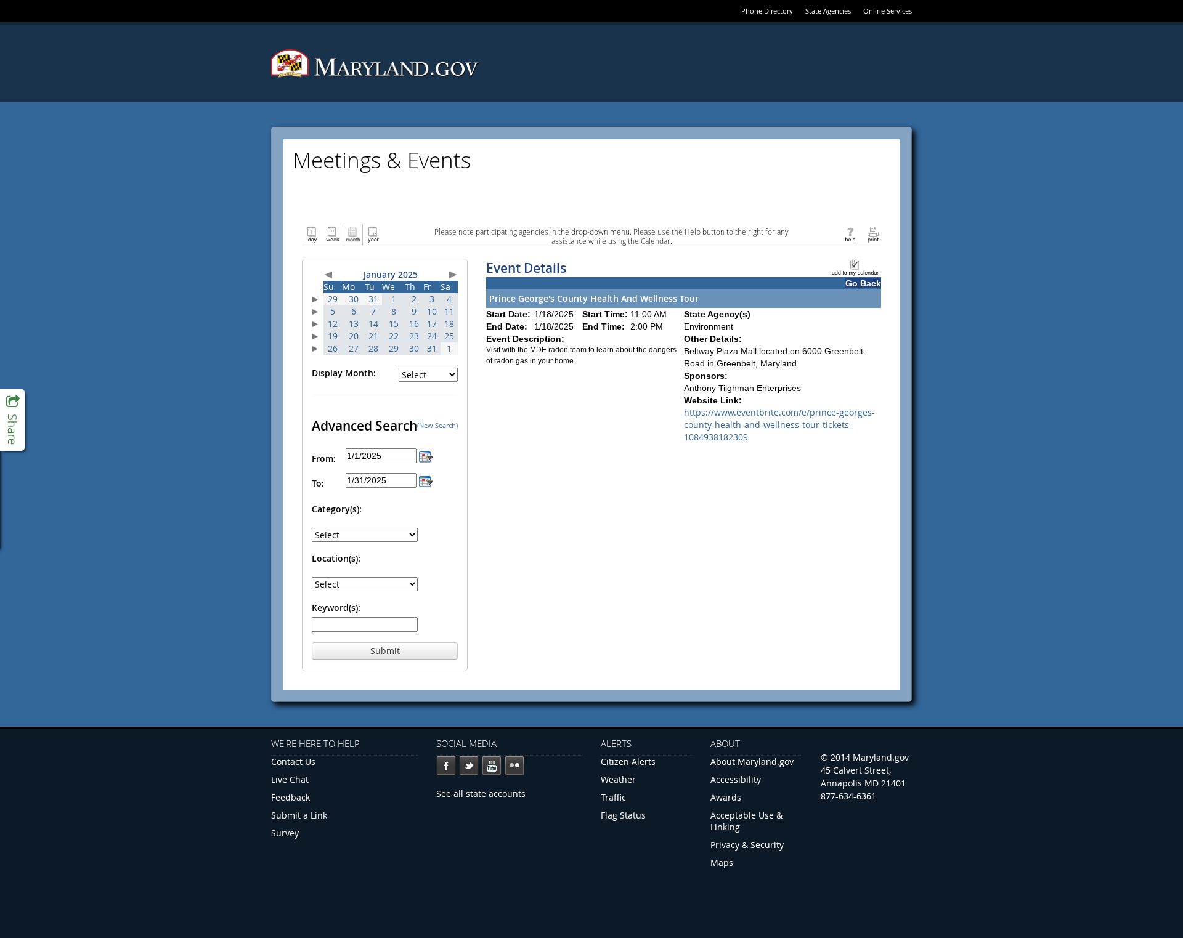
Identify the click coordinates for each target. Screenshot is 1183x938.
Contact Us (293, 761)
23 (414, 336)
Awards (725, 797)
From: (324, 458)
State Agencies (828, 10)
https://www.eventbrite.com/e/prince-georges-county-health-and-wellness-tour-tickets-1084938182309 (779, 424)
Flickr (514, 765)
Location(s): (336, 558)
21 (373, 336)
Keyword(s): (336, 607)
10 (432, 311)
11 (449, 311)
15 (394, 324)
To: (318, 483)
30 (354, 299)
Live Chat (290, 779)
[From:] (426, 455)
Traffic (613, 797)
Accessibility (735, 779)
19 (333, 336)
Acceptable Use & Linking (746, 821)
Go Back (863, 283)
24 (432, 336)
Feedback (290, 797)
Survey (285, 833)
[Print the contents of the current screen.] (873, 234)
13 (354, 324)
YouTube (492, 765)
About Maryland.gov (752, 761)
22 (394, 336)
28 (373, 348)
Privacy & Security (747, 845)
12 (333, 324)
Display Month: (344, 373)
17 (432, 324)
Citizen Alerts (628, 761)
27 (354, 348)
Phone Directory (767, 10)
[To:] (426, 480)
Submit (385, 651)
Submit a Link (299, 815)
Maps (721, 862)
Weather (618, 779)
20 (354, 336)
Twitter (469, 765)
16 (414, 324)
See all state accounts (481, 793)
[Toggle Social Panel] (12, 420)
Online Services (887, 10)
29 (333, 299)
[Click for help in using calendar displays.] (850, 234)
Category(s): (337, 509)
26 (333, 348)
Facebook (446, 765)
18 (449, 324)
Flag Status (623, 815)
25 (449, 336)
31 (373, 299)
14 (373, 324)
